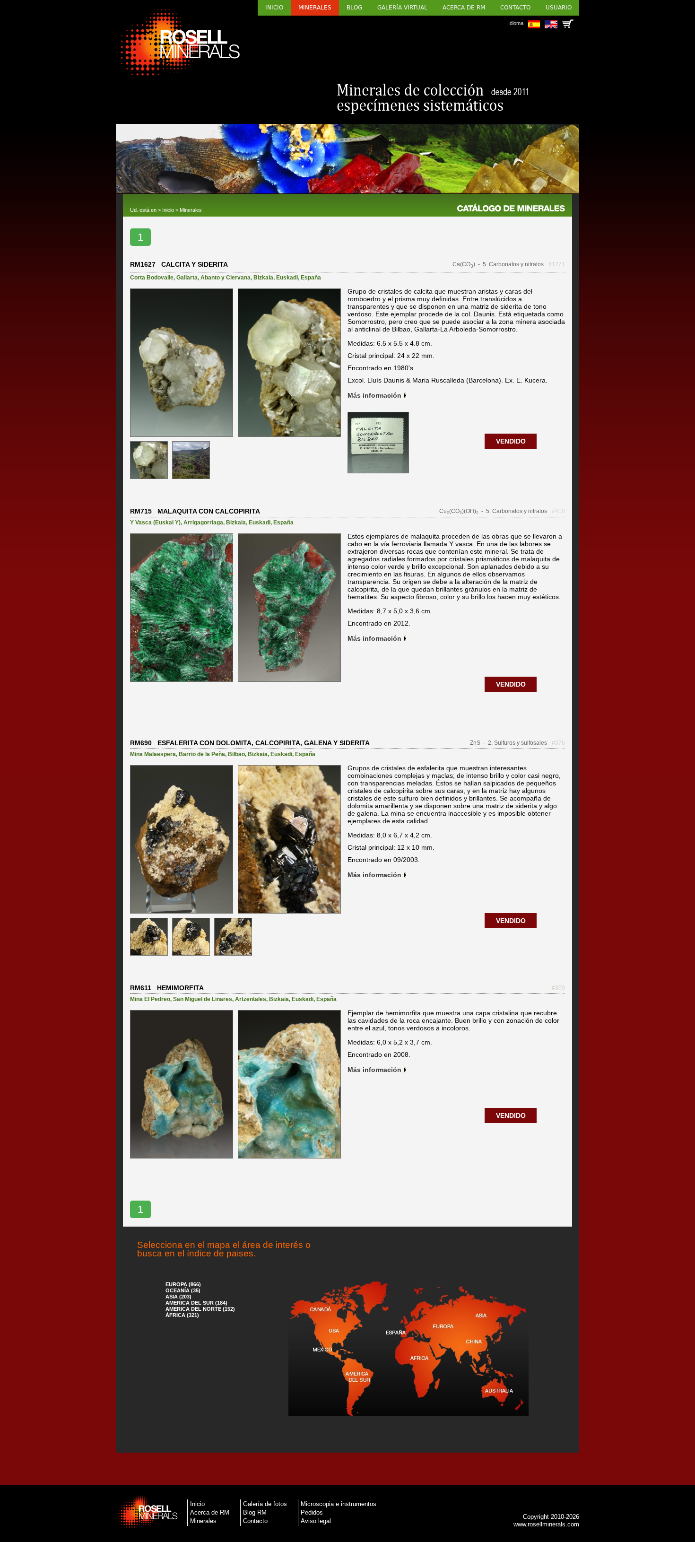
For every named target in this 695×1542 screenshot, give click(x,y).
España (311, 277)
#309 (558, 987)
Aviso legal (316, 1521)
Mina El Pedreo (150, 999)
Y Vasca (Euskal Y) (155, 522)
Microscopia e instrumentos (338, 1503)
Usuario (559, 7)
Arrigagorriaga (203, 522)
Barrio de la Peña (202, 754)
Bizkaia (263, 277)
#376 (558, 743)
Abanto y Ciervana (225, 277)
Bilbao (236, 754)
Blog (354, 7)
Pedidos (312, 1512)
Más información (374, 395)
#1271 (556, 264)
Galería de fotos (265, 1503)
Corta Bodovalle (152, 277)
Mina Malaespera (153, 754)
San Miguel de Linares (202, 999)
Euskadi (287, 277)
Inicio (274, 7)
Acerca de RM (464, 7)
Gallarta (187, 277)
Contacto (515, 7)
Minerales (314, 7)
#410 (558, 511)
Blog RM (255, 1512)
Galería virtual (402, 7)
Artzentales (250, 999)
